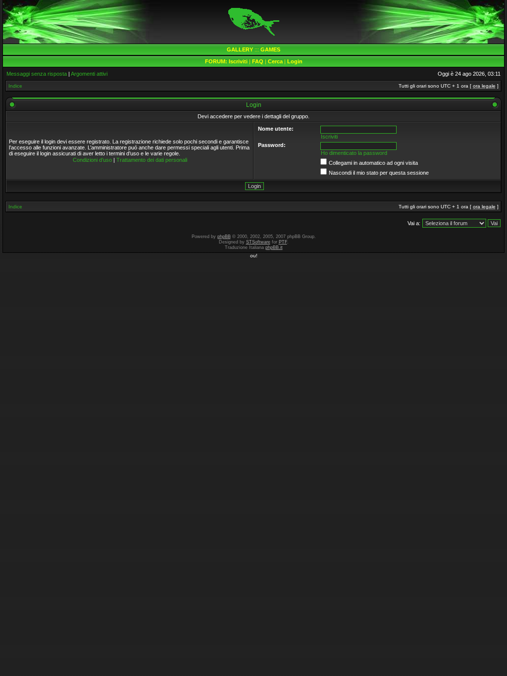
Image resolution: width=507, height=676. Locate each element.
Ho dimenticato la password (354, 153)
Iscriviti (238, 61)
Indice (15, 86)
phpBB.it (274, 247)
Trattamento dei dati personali (151, 160)
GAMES (270, 49)
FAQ (257, 61)
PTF (283, 242)
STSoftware (258, 242)
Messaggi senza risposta (36, 74)
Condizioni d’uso (92, 160)
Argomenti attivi (89, 74)
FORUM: (217, 61)
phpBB (224, 236)
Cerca (275, 61)
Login (295, 61)
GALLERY (240, 49)
